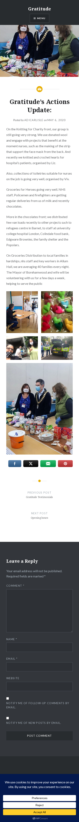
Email (11, 658)
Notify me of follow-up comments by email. (37, 705)
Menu (41, 18)
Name (11, 639)
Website (12, 678)
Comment (15, 585)
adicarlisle (33, 120)
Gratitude (39, 9)
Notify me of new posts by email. (33, 722)
